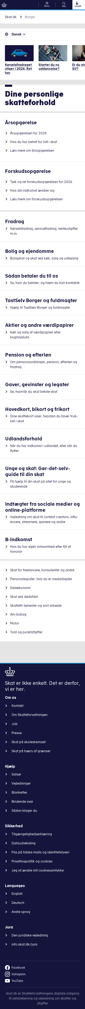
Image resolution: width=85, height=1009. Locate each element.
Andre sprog (21, 912)
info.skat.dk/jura (24, 944)
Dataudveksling (23, 843)
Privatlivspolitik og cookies (32, 861)
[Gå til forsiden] (4, 4)
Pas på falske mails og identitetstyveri (40, 852)
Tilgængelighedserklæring (32, 834)
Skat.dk (11, 17)
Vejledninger (21, 783)
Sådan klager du (24, 810)
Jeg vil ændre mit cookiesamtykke (38, 870)
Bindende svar (22, 801)
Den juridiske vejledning (30, 935)
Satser (16, 774)
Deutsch (18, 903)
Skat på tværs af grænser (31, 751)
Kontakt (18, 705)
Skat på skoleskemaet (29, 742)
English (17, 893)
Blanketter (19, 792)
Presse (17, 733)
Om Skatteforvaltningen (29, 715)
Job (15, 724)
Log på (78, 6)
